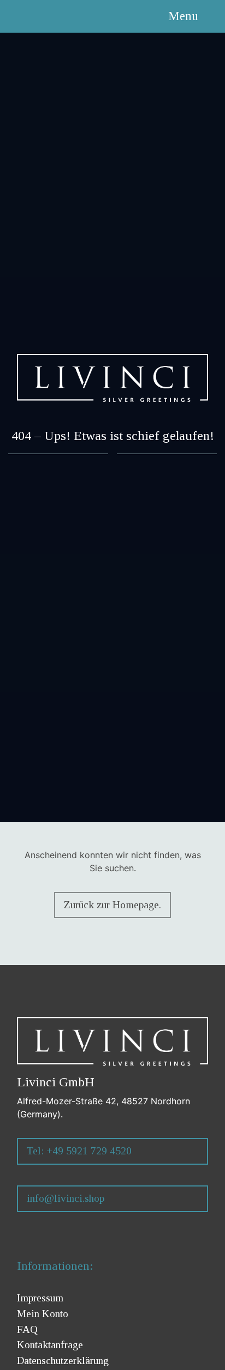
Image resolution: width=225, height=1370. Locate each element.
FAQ (27, 1329)
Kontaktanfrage (50, 1344)
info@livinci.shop (65, 1198)
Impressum (40, 1298)
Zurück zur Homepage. (112, 904)
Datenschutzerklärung (63, 1360)
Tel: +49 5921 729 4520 (79, 1151)
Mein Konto (42, 1313)
